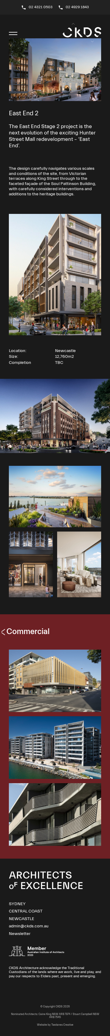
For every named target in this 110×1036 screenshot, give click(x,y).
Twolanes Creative (62, 1024)
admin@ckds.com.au (29, 926)
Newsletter (20, 933)
